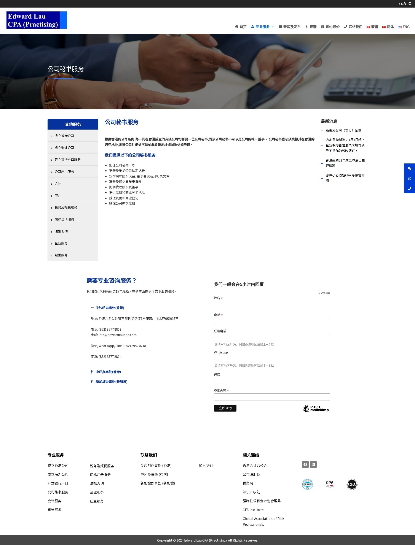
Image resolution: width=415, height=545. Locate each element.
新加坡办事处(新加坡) (111, 381)
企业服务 (97, 492)
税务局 (248, 483)
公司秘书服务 (58, 491)
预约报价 (333, 26)
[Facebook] (305, 464)
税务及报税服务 (102, 465)
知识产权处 (251, 491)
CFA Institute (253, 509)
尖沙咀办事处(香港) (110, 307)
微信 (217, 374)
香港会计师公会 (255, 465)
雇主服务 (97, 501)
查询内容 (221, 391)
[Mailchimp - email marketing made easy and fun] (315, 412)
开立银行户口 (58, 483)
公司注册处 (251, 474)
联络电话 (220, 331)
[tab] (145, 307)
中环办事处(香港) (108, 371)
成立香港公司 (58, 465)
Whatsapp (221, 352)
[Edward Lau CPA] (36, 20)
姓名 (218, 298)
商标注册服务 (100, 474)
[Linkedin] (313, 464)
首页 (243, 26)
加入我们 (206, 465)
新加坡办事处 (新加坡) (157, 483)
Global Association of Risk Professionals (263, 521)
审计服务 (54, 509)
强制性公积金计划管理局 (262, 500)
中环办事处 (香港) (154, 474)
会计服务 (54, 500)
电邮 (218, 315)
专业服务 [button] (263, 26)
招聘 (313, 26)
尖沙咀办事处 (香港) (156, 465)
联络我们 (355, 26)
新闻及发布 (292, 26)
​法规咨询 (97, 483)
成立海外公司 (58, 474)
